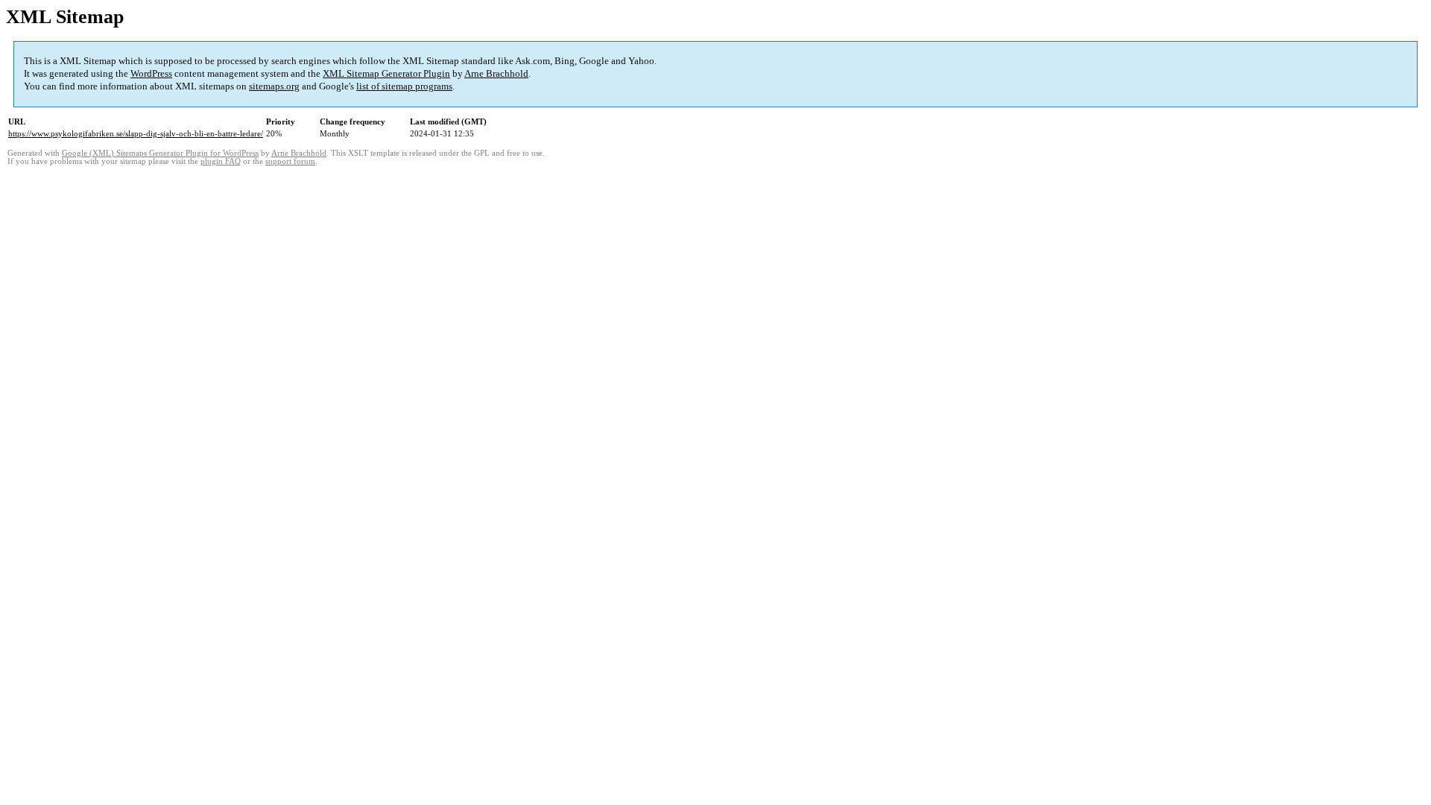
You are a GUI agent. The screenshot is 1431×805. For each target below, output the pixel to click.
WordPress (151, 73)
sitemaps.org (274, 86)
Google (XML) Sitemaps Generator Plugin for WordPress (160, 153)
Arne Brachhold (496, 73)
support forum (290, 161)
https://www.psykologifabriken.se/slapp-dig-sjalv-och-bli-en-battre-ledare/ (135, 133)
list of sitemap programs (404, 86)
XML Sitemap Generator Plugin (386, 73)
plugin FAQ (220, 161)
